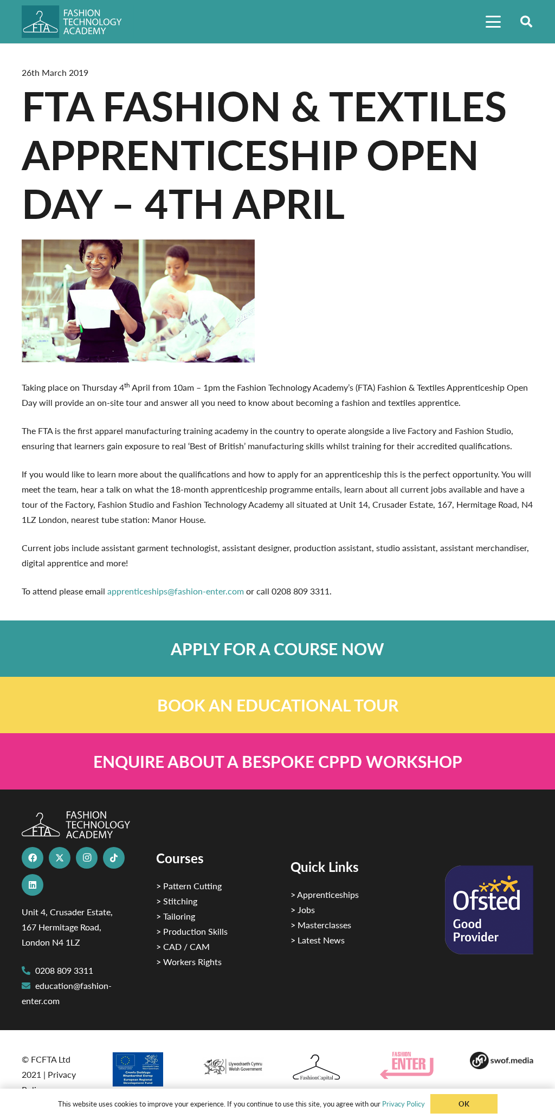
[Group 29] (411, 1065)
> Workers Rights (189, 961)
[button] (493, 21)
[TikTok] (114, 858)
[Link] (277, 648)
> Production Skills (192, 931)
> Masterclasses (321, 925)
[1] (232, 1064)
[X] (59, 858)
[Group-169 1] (501, 1060)
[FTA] (78, 21)
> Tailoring (175, 916)
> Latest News (318, 940)
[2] (143, 1069)
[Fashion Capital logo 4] (322, 1068)
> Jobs (303, 909)
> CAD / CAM (183, 946)
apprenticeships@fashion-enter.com (175, 591)
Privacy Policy (403, 1103)
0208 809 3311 (64, 970)
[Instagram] (87, 858)
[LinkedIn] (32, 885)
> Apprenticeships (325, 894)
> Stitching (176, 901)
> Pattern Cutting (189, 885)
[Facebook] (32, 858)
